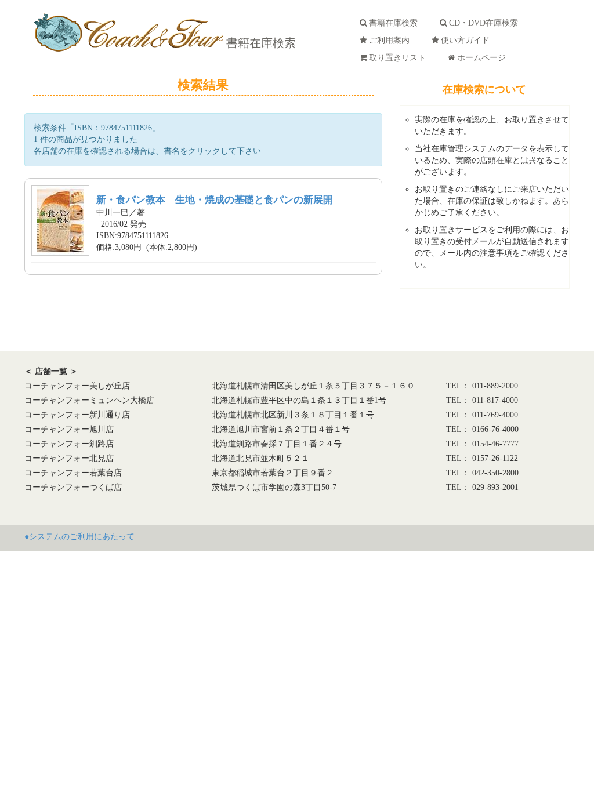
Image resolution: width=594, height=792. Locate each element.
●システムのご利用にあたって (79, 536)
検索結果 (203, 85)
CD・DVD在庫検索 (486, 23)
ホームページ (483, 57)
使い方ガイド (467, 40)
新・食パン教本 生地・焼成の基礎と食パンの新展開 (214, 199)
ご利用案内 (391, 40)
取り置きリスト (399, 57)
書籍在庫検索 (259, 43)
